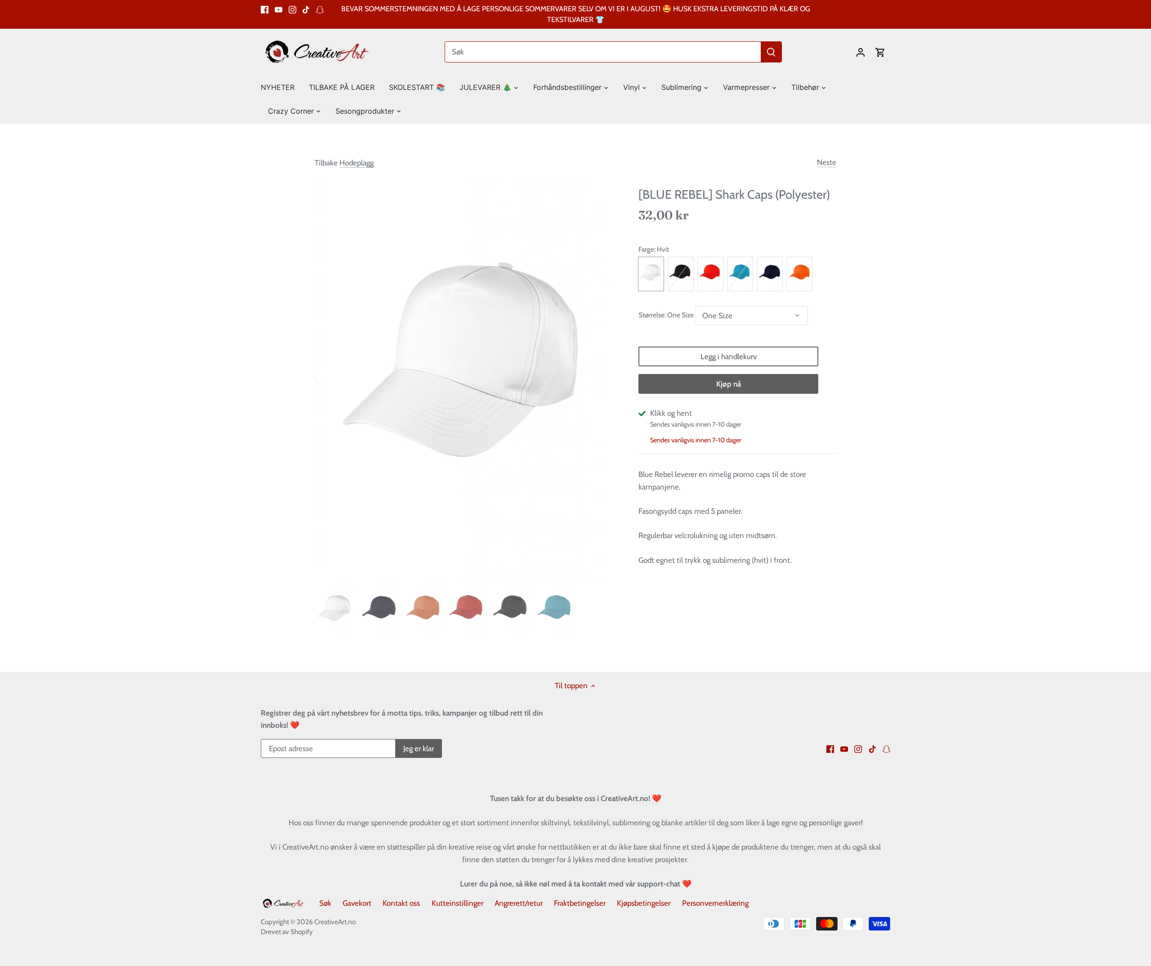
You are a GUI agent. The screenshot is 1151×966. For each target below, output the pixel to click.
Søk (325, 903)
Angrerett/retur (519, 903)
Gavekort (357, 903)
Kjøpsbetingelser (643, 903)
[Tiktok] (306, 9)
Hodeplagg (356, 162)
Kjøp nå (728, 383)
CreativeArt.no (335, 921)
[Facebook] (264, 9)
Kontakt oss (401, 903)
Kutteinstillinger (457, 903)
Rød (710, 274)
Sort (680, 274)
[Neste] (603, 378)
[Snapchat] (320, 9)
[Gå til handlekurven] (880, 52)
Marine (769, 274)
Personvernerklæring (715, 903)
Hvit (651, 274)
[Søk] (771, 52)
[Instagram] (292, 9)
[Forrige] (328, 378)
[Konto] (860, 52)
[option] (466, 378)
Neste (826, 162)
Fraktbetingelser (580, 903)
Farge (646, 249)
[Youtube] (278, 9)
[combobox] (603, 52)
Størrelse (651, 315)
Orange (799, 274)
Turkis (740, 274)
